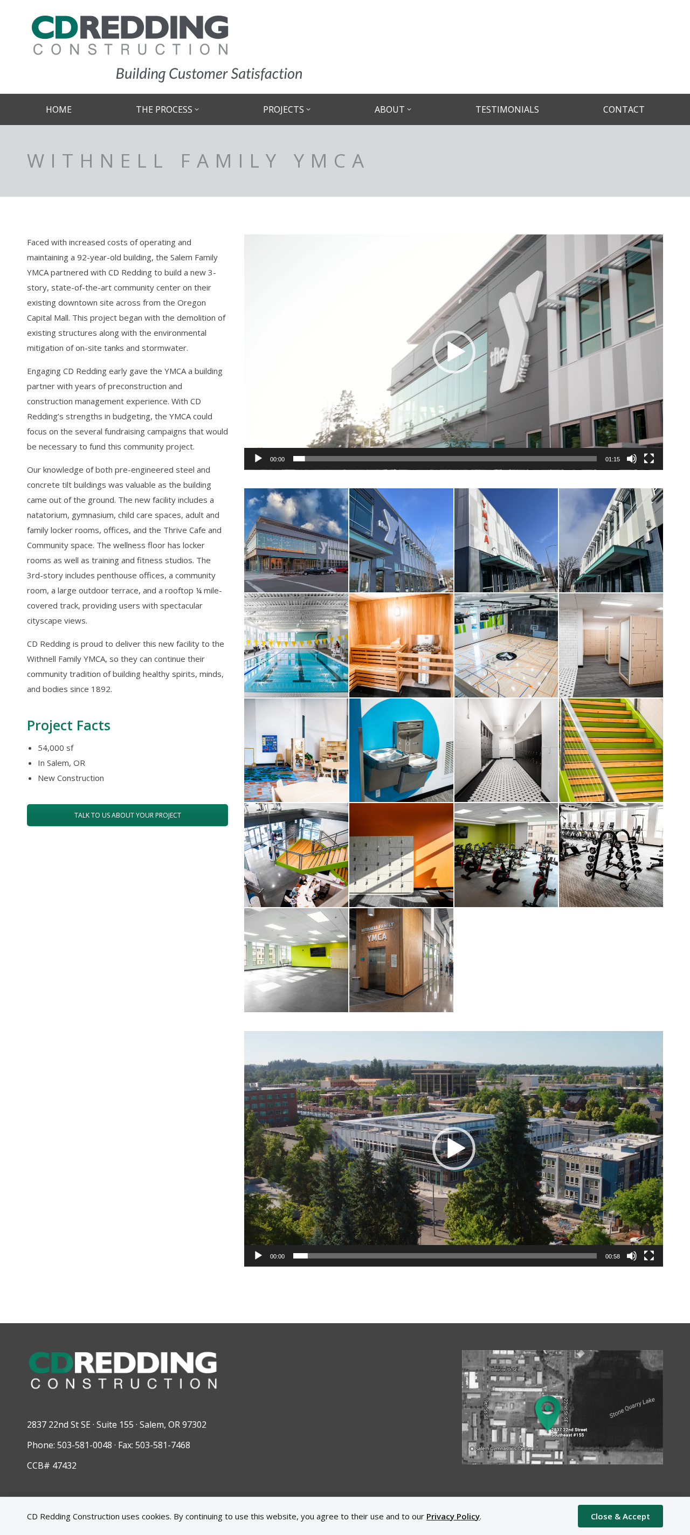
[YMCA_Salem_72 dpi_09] (401, 751)
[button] (453, 352)
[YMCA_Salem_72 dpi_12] (296, 855)
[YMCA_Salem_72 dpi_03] (611, 540)
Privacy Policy (453, 1516)
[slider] (445, 458)
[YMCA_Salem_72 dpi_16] (296, 960)
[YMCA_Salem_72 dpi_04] (296, 645)
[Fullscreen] (649, 458)
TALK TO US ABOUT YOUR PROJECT (127, 815)
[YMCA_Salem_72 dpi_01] (401, 540)
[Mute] (631, 458)
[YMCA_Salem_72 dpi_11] (611, 751)
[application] (453, 352)
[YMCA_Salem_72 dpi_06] (506, 645)
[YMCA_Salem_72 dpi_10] (506, 751)
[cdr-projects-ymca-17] (296, 540)
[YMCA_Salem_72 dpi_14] (506, 855)
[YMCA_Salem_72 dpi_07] (611, 645)
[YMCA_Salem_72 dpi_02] (506, 540)
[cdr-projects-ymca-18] (401, 960)
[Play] (258, 458)
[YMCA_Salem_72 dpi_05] (401, 645)
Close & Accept (620, 1516)
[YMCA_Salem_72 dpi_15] (611, 855)
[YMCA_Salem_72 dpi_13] (401, 855)
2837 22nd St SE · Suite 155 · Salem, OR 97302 (116, 1424)
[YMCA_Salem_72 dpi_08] (296, 751)
